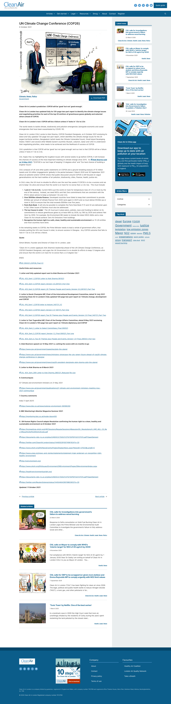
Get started (62, 14)
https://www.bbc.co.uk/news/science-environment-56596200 (45, 406)
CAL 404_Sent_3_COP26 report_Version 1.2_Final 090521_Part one (47, 334)
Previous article (28, 496)
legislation (120, 229)
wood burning (121, 243)
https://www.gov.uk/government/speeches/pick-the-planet (44, 349)
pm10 (116, 237)
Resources (84, 14)
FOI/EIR (136, 221)
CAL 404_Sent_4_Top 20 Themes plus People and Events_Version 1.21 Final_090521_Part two (58, 339)
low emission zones (137, 229)
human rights (136, 226)
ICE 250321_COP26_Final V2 (32, 263)
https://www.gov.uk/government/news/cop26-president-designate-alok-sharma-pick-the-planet (59, 362)
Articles (49, 14)
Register (121, 14)
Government (24, 99)
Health (92, 535)
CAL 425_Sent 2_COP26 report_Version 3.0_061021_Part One (45, 284)
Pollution (147, 114)
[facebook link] (135, 5)
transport (127, 240)
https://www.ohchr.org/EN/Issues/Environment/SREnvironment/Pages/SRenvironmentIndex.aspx (59, 466)
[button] (165, 14)
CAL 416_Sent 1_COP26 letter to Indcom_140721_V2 (41, 305)
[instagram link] (139, 5)
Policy (34, 96)
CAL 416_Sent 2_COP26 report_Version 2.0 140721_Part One (45, 310)
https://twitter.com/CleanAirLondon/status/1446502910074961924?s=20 (50, 443)
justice (144, 225)
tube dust (136, 240)
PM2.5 (147, 233)
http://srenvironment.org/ (31, 461)
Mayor (119, 233)
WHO (143, 240)
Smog (95, 14)
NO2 (126, 233)
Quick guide (160, 5)
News (29, 96)
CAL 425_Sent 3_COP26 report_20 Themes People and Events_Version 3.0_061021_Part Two (58, 289)
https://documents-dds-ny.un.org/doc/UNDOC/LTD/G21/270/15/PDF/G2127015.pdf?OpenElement (59, 437)
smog (118, 240)
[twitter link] (147, 5)
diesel (118, 221)
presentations (126, 236)
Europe (127, 221)
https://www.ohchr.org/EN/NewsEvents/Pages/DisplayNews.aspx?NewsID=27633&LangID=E (58, 448)
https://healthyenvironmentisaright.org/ (36, 472)
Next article (99, 496)
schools (147, 237)
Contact (112, 14)
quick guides (139, 237)
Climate (22, 96)
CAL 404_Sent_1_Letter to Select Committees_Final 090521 (44, 328)
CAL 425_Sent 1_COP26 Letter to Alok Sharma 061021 (42, 279)
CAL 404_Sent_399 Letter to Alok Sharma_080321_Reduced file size (48, 373)
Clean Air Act (79, 535)
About (104, 14)
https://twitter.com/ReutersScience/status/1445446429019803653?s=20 (50, 482)
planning (139, 233)
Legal (73, 14)
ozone (133, 233)
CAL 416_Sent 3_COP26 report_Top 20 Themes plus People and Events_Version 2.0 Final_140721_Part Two (63, 315)
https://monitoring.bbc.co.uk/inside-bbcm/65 (39, 416)
